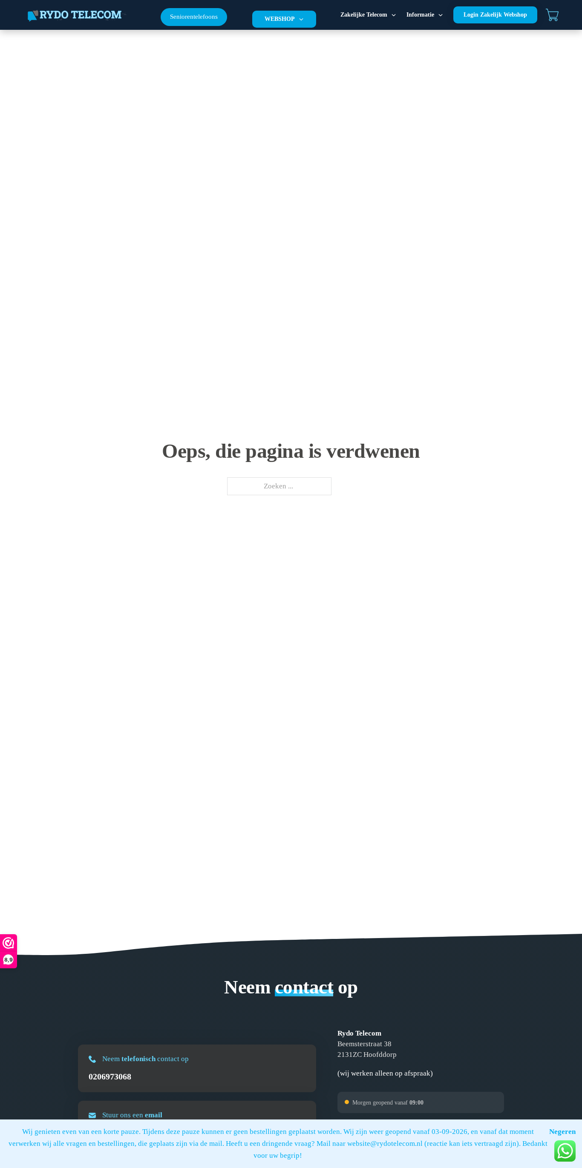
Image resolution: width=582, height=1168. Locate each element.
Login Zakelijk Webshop (495, 14)
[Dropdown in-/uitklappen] (301, 19)
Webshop (280, 19)
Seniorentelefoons (194, 16)
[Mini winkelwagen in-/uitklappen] (552, 15)
